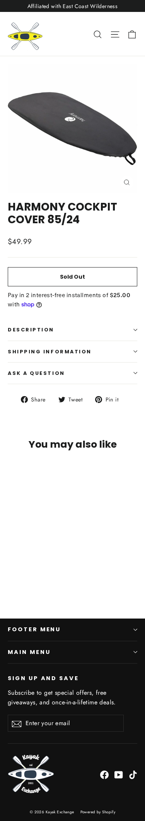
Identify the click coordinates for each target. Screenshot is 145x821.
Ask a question (36, 373)
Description (31, 329)
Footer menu (34, 629)
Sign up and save (43, 678)
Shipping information (50, 351)
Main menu (29, 652)
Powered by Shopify (98, 812)
